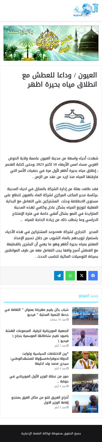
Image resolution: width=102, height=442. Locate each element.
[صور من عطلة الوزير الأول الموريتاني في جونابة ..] (85, 383)
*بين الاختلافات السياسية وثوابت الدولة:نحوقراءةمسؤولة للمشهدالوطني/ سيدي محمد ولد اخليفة (39, 358)
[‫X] (81, 275)
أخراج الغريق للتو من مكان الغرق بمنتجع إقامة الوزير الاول (40, 400)
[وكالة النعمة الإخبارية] (85, 10)
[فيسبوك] (93, 275)
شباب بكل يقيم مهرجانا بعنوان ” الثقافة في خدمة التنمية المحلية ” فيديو (37, 312)
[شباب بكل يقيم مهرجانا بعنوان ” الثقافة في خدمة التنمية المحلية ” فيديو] (85, 316)
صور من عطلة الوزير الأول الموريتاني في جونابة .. (39, 379)
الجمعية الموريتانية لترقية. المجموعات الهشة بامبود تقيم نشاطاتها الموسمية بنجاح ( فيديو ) (37, 336)
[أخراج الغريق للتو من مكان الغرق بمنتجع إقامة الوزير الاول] (85, 404)
